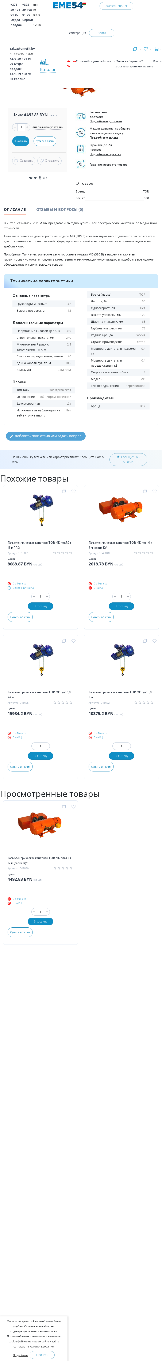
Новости (109, 61)
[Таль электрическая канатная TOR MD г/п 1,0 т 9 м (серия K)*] (121, 515)
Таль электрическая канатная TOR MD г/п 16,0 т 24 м (40, 695)
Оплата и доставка (122, 64)
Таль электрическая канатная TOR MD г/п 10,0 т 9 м (121, 695)
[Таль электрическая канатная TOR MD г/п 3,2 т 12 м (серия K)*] (40, 830)
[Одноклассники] (40, 178)
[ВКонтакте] (31, 178)
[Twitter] (35, 178)
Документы (95, 61)
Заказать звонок (116, 6)
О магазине (147, 64)
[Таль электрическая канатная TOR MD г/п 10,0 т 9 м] (121, 664)
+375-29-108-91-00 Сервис (27, 12)
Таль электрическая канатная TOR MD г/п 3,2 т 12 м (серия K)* (40, 860)
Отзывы (81, 61)
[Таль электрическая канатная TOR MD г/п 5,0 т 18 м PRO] (40, 515)
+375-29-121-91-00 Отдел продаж (16, 15)
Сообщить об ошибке (130, 459)
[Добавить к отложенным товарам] (74, 491)
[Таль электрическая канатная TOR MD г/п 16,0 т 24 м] (40, 664)
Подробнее (20, 1355)
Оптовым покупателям (47, 127)
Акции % (71, 64)
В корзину (40, 606)
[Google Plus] (45, 178)
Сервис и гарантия (134, 64)
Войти (101, 33)
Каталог (48, 69)
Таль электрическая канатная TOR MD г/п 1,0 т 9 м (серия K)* (120, 545)
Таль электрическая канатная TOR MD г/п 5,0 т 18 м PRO (40, 545)
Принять (42, 1355)
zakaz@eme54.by (22, 48)
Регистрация (77, 33)
